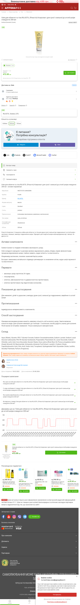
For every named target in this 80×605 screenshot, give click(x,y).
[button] (39, 99)
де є (29, 603)
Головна (3, 12)
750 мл (18, 123)
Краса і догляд (13, 12)
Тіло (22, 12)
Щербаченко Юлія (12, 360)
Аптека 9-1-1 (13, 8)
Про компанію (6, 535)
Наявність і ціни (11, 170)
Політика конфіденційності (57, 602)
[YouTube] (9, 517)
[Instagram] (14, 517)
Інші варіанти (10, 174)
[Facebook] (3, 517)
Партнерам (5, 553)
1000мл (4, 123)
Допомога (5, 541)
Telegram (22, 144)
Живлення (29, 12)
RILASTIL (20, 198)
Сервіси (4, 547)
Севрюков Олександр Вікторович (17, 365)
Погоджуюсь (77, 576)
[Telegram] (25, 517)
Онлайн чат (35, 516)
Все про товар (10, 165)
